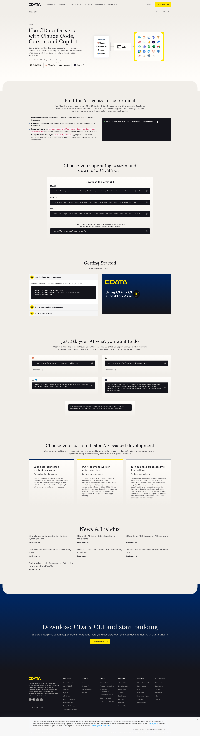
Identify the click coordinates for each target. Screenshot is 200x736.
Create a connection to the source (47, 307)
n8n (156, 696)
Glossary (140, 699)
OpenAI (157, 699)
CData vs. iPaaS (105, 698)
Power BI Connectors (70, 706)
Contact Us (122, 706)
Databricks (159, 686)
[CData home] (36, 4)
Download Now (98, 641)
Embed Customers (106, 695)
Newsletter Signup (143, 696)
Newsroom (122, 689)
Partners (121, 699)
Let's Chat (161, 4)
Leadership (122, 696)
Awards (120, 693)
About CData (122, 683)
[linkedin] (30, 699)
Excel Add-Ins (68, 703)
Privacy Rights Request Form (100, 726)
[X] (33, 699)
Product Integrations (107, 686)
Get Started (165, 12)
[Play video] (136, 294)
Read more (36, 370)
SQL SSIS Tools (87, 689)
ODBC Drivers (68, 683)
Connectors (104, 683)
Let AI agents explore (41, 313)
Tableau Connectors (70, 709)
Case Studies (141, 686)
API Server (66, 696)
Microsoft (158, 693)
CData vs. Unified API (107, 701)
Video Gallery (141, 703)
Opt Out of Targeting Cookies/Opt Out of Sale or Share (149, 730)
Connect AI (85, 686)
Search (149, 4)
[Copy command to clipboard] (147, 190)
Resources (140, 693)
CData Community (143, 683)
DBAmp (84, 693)
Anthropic (158, 683)
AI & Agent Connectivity (104, 690)
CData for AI (112, 4)
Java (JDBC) (67, 686)
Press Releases (123, 686)
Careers (121, 703)
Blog (138, 689)
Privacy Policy (153, 724)
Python (65, 693)
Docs (157, 12)
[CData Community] (41, 699)
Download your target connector (46, 277)
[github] (37, 699)
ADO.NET (66, 689)
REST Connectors (69, 699)
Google (157, 689)
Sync (83, 683)
